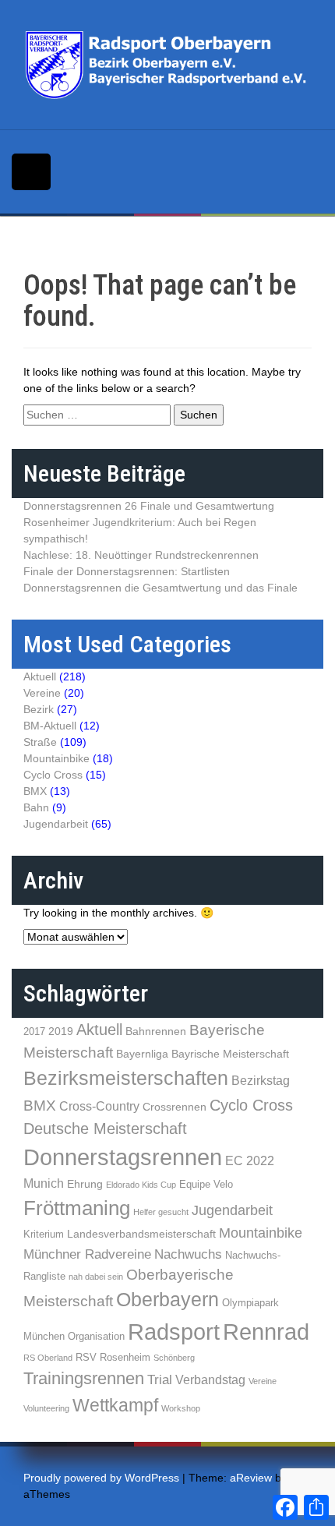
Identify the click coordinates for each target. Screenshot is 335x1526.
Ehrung (85, 1184)
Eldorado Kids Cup (141, 1184)
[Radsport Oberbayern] (167, 64)
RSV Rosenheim (113, 1357)
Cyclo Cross (53, 774)
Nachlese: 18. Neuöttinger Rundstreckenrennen (141, 555)
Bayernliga (142, 1053)
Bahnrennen (155, 1031)
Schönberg (174, 1357)
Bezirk (38, 709)
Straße (40, 742)
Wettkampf (115, 1405)
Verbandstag (210, 1379)
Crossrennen (174, 1106)
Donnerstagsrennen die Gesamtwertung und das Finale (160, 587)
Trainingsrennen (83, 1378)
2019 (60, 1031)
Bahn (36, 807)
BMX (35, 791)
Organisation (96, 1336)
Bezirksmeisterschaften (125, 1078)
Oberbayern (167, 1299)
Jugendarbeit (55, 824)
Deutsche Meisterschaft (105, 1128)
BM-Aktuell (49, 725)
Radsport (174, 1331)
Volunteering (46, 1408)
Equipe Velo (206, 1184)
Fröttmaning (76, 1208)
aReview (251, 1477)
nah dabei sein (96, 1276)
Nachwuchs (188, 1254)
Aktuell (39, 676)
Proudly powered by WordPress (101, 1477)
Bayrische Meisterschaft (230, 1053)
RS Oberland (47, 1357)
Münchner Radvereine (87, 1254)
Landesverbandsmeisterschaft (141, 1234)
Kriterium (43, 1234)
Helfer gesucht (161, 1212)
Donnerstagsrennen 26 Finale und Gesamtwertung (148, 506)
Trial (159, 1379)
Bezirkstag (260, 1080)
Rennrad (266, 1331)
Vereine (42, 693)
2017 (34, 1031)
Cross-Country (99, 1106)
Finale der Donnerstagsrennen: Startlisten (126, 571)
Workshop (180, 1408)
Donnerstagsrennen (122, 1157)
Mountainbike (56, 758)
